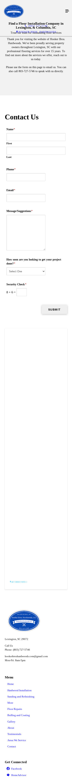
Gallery (11, 721)
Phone (11, 169)
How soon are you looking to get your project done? (33, 261)
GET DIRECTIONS (18, 582)
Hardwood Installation (19, 690)
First (9, 143)
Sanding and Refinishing (20, 696)
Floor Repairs (14, 708)
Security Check (16, 284)
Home (10, 683)
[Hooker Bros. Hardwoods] (32, 11)
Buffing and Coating (18, 715)
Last (8, 156)
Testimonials (14, 734)
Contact (11, 746)
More (10, 702)
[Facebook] (36, 769)
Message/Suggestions (19, 211)
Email (10, 190)
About (10, 727)
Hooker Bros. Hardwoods (37, 32)
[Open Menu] (67, 11)
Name (10, 129)
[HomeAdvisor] (36, 775)
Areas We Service (16, 740)
